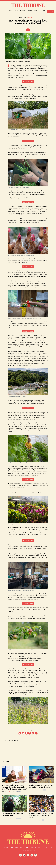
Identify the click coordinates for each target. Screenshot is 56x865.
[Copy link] (36, 733)
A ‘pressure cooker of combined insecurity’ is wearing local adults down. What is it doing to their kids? (14, 787)
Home (10, 10)
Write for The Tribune (27, 847)
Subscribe (50, 11)
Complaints (14, 847)
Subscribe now (28, 81)
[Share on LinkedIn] (26, 733)
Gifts (35, 10)
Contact (49, 847)
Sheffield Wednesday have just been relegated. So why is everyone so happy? (41, 815)
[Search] (40, 11)
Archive (30, 10)
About (16, 10)
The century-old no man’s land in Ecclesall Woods (13, 814)
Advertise (23, 10)
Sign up (6, 847)
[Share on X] (19, 733)
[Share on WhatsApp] (29, 733)
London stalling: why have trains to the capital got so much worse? (41, 786)
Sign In (45, 10)
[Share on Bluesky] (33, 733)
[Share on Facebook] (23, 733)
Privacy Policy (40, 847)
